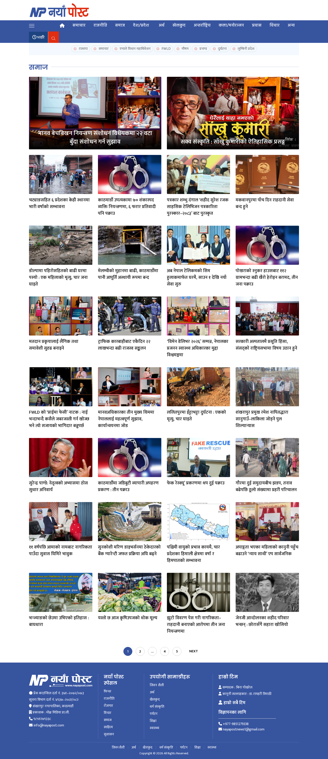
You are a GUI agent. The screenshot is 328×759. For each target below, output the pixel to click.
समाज (120, 25)
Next (193, 651)
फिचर (107, 691)
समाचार (79, 25)
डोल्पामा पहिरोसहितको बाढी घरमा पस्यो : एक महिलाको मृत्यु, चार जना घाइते (58, 277)
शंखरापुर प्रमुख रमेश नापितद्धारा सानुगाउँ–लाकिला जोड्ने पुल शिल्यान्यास (262, 419)
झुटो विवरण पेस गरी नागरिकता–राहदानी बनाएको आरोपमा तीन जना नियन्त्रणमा (196, 624)
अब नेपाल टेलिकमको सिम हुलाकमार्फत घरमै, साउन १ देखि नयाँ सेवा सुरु (196, 277)
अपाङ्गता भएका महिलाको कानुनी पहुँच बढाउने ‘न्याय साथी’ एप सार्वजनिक (267, 550)
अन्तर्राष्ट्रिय (202, 25)
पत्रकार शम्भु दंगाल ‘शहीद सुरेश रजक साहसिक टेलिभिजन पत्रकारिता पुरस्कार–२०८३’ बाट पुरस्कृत (197, 206)
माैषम (185, 49)
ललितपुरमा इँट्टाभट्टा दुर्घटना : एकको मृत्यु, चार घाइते (196, 416)
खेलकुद (179, 25)
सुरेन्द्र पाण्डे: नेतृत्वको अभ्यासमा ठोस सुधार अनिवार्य (58, 486)
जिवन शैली (157, 685)
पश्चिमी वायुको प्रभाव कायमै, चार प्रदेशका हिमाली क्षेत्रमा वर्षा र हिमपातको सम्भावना (193, 553)
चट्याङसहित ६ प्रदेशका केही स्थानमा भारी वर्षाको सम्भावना (59, 203)
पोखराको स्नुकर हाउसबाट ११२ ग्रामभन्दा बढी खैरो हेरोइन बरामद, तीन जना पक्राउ (267, 277)
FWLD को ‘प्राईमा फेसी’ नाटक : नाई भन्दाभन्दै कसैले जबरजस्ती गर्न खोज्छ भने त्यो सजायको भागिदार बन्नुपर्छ (59, 419)
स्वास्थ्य (154, 728)
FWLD (166, 49)
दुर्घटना (222, 49)
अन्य (291, 25)
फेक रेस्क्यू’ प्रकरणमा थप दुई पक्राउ (195, 483)
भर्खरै (40, 37)
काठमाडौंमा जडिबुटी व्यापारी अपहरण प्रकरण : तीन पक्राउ (128, 486)
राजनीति (100, 25)
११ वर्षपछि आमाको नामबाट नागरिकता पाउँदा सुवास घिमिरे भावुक (60, 550)
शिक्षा (153, 721)
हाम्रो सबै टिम (233, 703)
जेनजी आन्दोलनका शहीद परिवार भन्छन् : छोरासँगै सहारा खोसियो (262, 621)
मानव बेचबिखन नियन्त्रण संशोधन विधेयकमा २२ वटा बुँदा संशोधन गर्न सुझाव (95, 137)
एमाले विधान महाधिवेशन (135, 49)
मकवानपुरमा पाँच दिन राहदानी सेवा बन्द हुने (265, 203)
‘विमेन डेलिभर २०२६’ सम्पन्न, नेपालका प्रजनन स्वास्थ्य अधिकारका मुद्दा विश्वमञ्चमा (197, 348)
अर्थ (161, 25)
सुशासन (109, 734)
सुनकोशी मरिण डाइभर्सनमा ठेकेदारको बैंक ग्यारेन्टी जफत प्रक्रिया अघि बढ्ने (129, 550)
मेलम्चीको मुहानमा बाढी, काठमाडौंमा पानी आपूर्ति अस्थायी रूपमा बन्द (128, 274)
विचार (275, 25)
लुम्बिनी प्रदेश (245, 49)
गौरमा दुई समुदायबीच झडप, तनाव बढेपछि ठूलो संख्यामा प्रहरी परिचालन (266, 486)
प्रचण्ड (203, 49)
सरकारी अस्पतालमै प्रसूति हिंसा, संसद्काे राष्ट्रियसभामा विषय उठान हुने (266, 345)
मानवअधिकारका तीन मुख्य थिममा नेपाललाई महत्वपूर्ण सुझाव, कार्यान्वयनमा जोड (126, 419)
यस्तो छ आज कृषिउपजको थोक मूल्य (127, 618)
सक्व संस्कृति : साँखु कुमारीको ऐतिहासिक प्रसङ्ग (233, 142)
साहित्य (108, 727)
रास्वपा (83, 49)
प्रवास (257, 25)
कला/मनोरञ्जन (231, 25)
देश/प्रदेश (141, 25)
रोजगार (108, 706)
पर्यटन (154, 714)
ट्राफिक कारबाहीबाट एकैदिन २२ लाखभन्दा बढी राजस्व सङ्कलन (124, 345)
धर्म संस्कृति (157, 706)
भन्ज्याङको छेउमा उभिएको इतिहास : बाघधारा (59, 621)
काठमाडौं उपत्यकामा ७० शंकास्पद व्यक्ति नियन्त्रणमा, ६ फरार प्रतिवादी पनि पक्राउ (127, 206)
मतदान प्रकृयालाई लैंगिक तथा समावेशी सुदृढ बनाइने (53, 345)
